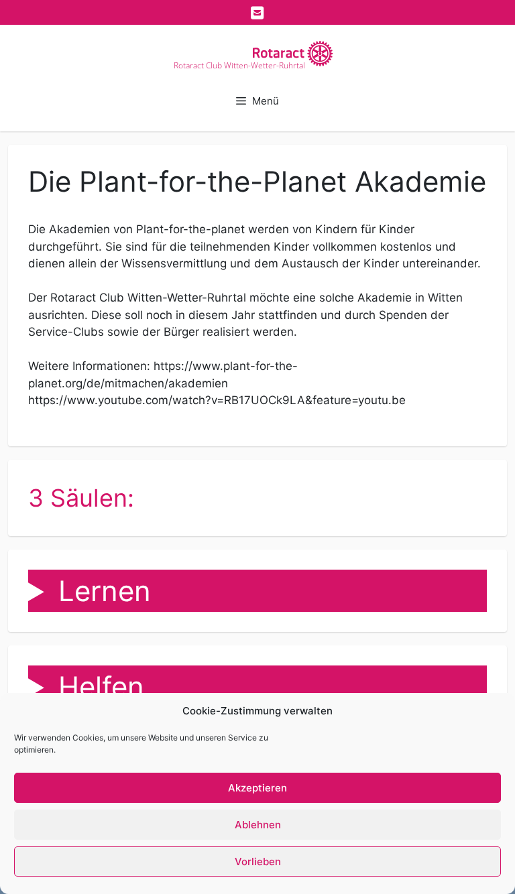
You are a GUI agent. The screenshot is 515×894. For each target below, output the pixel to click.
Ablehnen (258, 824)
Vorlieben (258, 861)
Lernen (104, 591)
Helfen (101, 686)
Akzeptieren (257, 787)
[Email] (257, 12)
